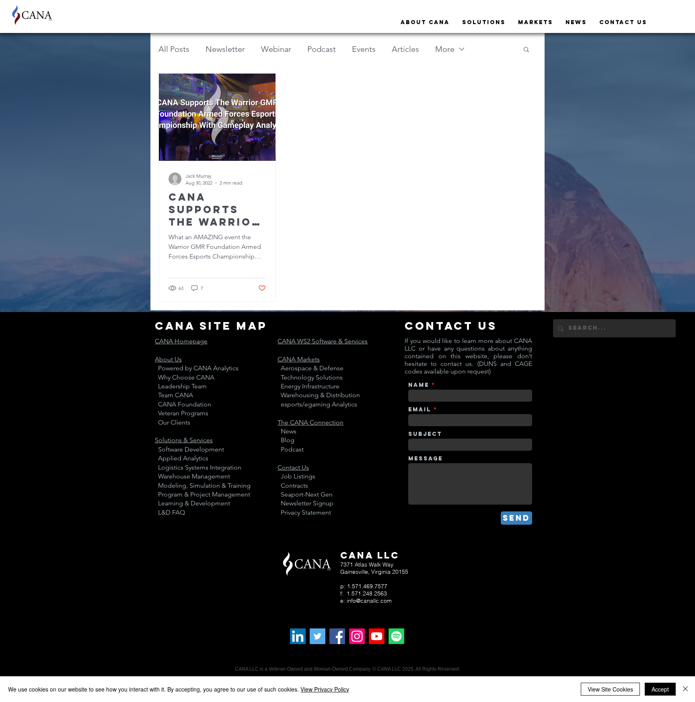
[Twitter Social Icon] (317, 636)
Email (419, 409)
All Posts (173, 49)
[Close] (685, 689)
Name (418, 385)
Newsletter (225, 49)
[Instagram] (357, 636)
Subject (425, 434)
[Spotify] (396, 636)
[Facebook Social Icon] (337, 636)
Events (364, 49)
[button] (526, 50)
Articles (405, 49)
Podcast (321, 49)
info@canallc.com (369, 600)
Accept (660, 689)
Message (425, 458)
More (444, 49)
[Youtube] (377, 636)
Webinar (276, 49)
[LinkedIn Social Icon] (298, 636)
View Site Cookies (610, 689)
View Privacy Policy (324, 689)
